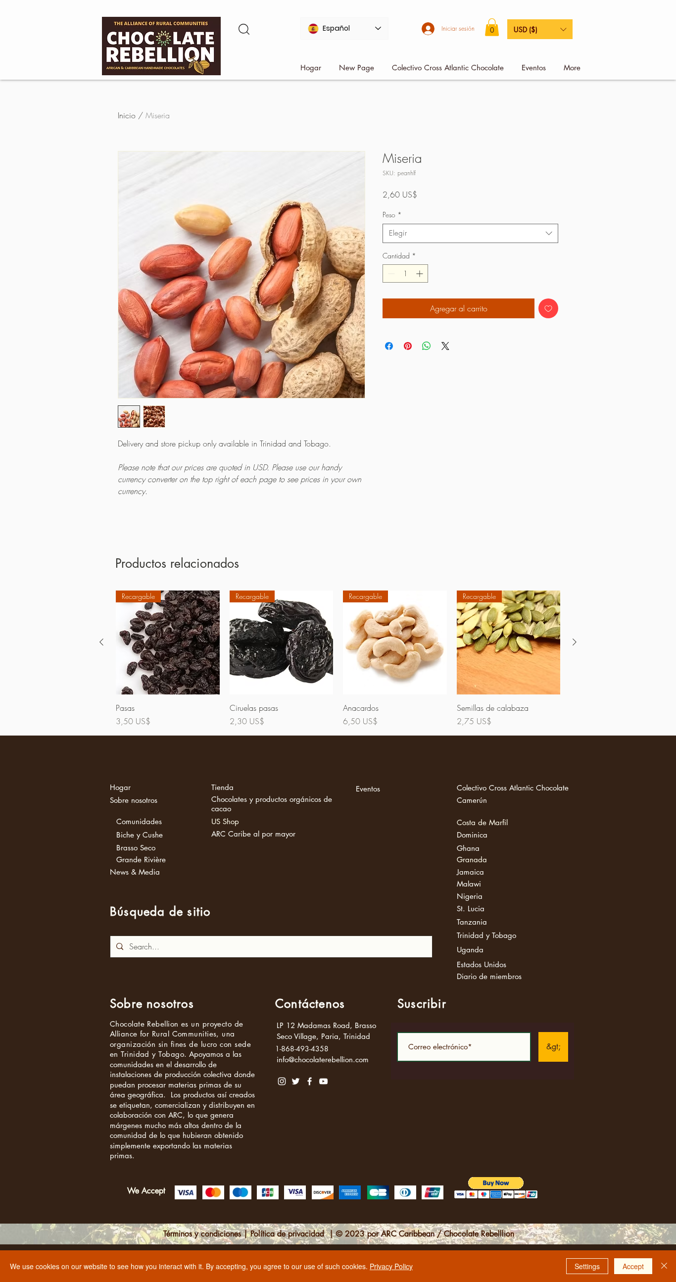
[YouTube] (323, 1081)
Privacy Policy (391, 1266)
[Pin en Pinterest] (408, 346)
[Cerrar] (664, 1266)
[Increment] (420, 273)
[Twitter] (295, 1081)
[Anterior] (101, 642)
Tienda (222, 787)
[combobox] (470, 233)
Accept (633, 1266)
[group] (338, 659)
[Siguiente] (574, 642)
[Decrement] (390, 273)
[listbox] (540, 29)
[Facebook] (309, 1081)
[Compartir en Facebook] (389, 346)
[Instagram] (282, 1081)
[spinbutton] (405, 273)
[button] (491, 27)
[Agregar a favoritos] (548, 308)
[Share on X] (445, 346)
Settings (587, 1266)
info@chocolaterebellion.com (323, 1059)
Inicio (127, 115)
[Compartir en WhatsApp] (427, 346)
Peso (392, 214)
